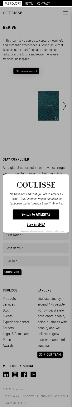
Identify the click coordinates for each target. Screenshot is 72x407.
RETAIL (29, 3)
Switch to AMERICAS (36, 214)
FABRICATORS (12, 3)
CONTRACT (43, 3)
